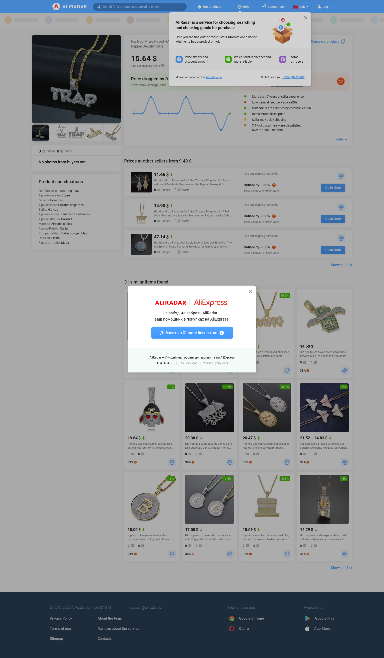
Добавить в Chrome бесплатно (188, 332)
